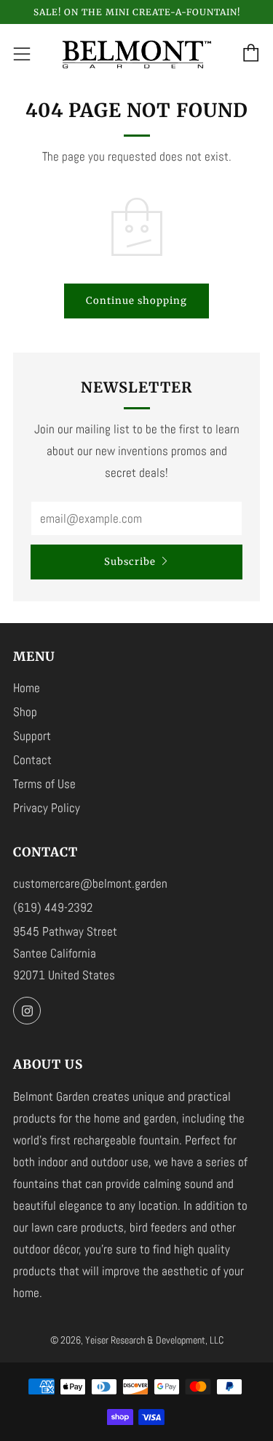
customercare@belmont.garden (90, 883)
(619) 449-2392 (52, 907)
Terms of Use (44, 784)
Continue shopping (136, 300)
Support (32, 736)
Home (26, 688)
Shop (25, 712)
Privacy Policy (46, 808)
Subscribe (130, 561)
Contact (32, 760)
